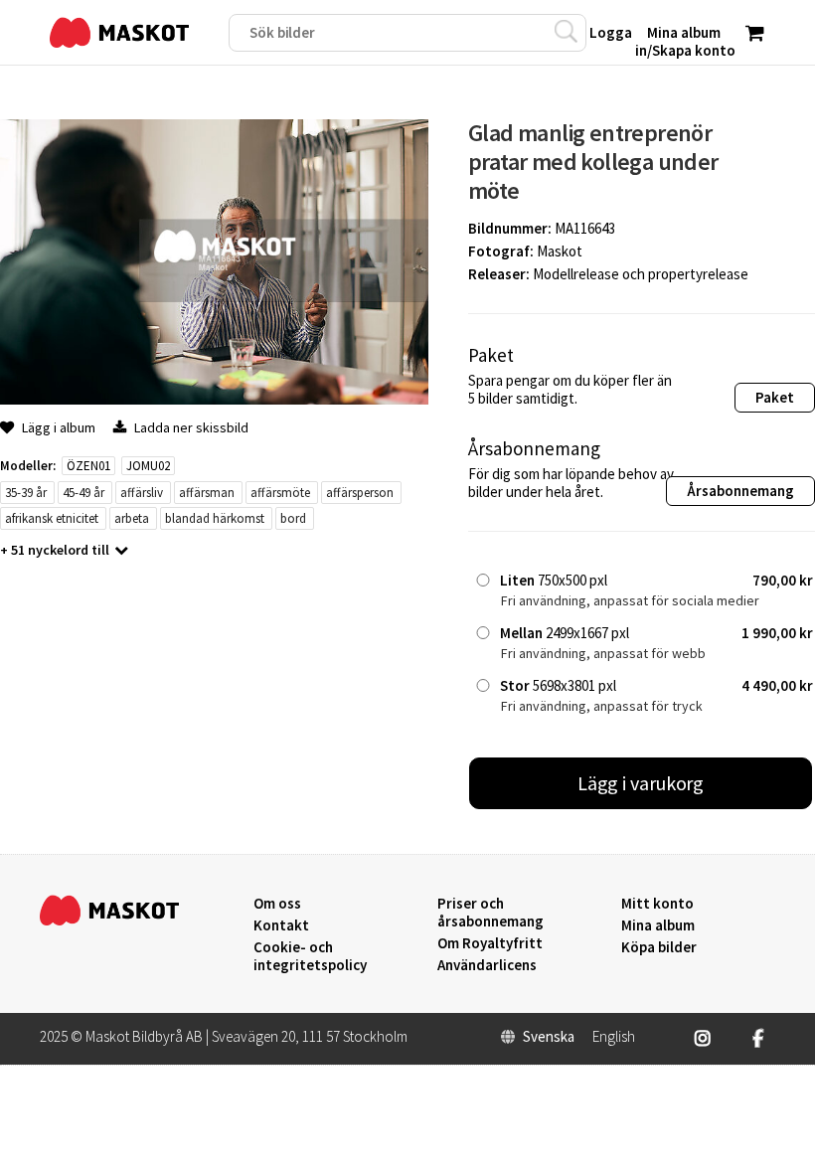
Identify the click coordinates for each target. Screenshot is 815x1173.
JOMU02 (148, 465)
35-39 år (26, 492)
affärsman (207, 492)
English (613, 1037)
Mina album (658, 925)
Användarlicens (487, 965)
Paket (774, 397)
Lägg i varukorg (641, 782)
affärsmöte (280, 492)
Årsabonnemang (740, 490)
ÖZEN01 (88, 465)
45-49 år (83, 492)
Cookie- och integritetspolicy (310, 955)
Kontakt (281, 925)
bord (293, 518)
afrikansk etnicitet (51, 518)
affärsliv (141, 492)
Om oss (277, 904)
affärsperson (360, 492)
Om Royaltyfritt (490, 943)
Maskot (559, 251)
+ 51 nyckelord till (54, 550)
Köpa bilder (659, 947)
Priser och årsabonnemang (490, 912)
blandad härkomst (214, 518)
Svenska (548, 1037)
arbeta (131, 518)
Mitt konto (657, 904)
